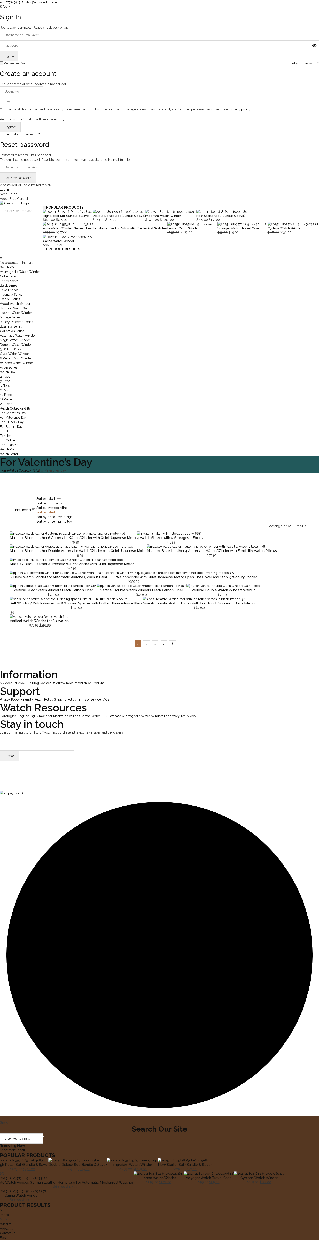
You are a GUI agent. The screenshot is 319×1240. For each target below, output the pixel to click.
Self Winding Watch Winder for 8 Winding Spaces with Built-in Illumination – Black (76, 603)
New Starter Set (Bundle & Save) (220, 216)
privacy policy (240, 109)
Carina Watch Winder (58, 241)
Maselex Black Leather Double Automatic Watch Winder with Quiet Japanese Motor (78, 551)
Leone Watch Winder (183, 228)
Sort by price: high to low (54, 521)
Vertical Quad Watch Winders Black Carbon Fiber (53, 590)
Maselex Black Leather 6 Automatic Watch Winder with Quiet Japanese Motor (73, 538)
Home (4, 470)
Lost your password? (304, 63)
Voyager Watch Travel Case (238, 228)
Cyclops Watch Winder (285, 228)
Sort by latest (45, 512)
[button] (11, 793)
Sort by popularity (49, 503)
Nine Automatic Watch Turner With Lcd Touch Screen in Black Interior (199, 603)
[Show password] (314, 45)
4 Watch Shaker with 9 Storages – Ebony (170, 538)
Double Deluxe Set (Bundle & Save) (119, 216)
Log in (4, 134)
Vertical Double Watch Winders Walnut (223, 590)
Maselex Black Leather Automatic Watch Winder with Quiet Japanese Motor (72, 564)
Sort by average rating (52, 507)
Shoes (4, 1150)
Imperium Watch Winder (163, 216)
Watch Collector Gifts (24, 470)
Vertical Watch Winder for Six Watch (39, 621)
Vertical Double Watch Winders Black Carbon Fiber (141, 590)
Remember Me (14, 63)
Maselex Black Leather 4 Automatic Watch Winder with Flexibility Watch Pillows (212, 551)
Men (12, 1150)
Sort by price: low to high (54, 517)
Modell (20, 1150)
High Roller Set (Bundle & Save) (66, 216)
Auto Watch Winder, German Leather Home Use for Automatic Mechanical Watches (105, 228)
